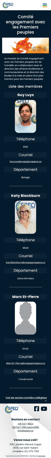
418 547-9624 (25, 423)
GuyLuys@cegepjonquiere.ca (25, 161)
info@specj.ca (25, 430)
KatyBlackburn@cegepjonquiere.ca (25, 262)
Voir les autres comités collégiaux (26, 399)
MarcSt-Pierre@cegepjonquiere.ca (25, 363)
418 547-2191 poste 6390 (25, 427)
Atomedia (41, 456)
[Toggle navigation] (45, 5)
